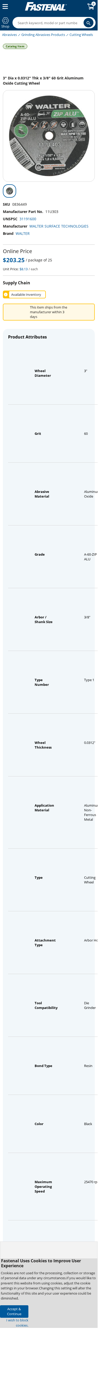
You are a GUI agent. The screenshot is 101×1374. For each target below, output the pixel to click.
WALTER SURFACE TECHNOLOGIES (59, 226)
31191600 (28, 218)
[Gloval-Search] (88, 22)
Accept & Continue (14, 1311)
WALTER (23, 233)
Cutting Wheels (81, 34)
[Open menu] (4, 6)
